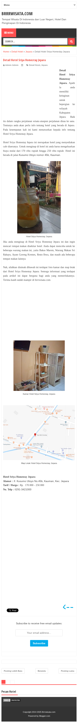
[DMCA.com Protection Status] (12, 701)
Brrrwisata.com (17, 13)
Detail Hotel (34, 65)
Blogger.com (44, 716)
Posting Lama (67, 671)
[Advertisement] (30, 91)
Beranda (42, 671)
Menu (10, 32)
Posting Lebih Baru (13, 671)
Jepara (44, 65)
